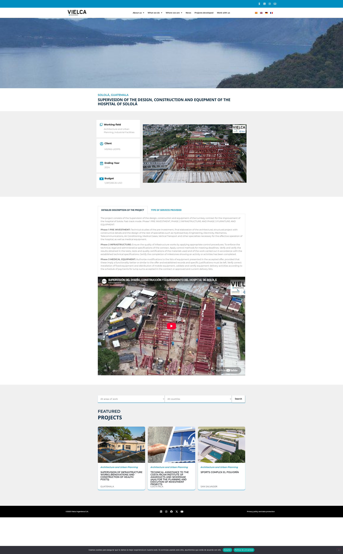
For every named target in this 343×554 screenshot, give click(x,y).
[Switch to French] (271, 13)
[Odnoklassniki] (259, 4)
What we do (154, 13)
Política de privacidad (244, 550)
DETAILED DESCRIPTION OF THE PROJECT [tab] (122, 210)
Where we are (173, 13)
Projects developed (204, 13)
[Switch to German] (266, 13)
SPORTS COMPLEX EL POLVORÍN (220, 472)
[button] (146, 154)
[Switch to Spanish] (256, 13)
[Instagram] (270, 4)
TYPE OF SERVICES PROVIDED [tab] (166, 210)
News (188, 13)
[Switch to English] (261, 13)
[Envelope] (275, 4)
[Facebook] (172, 511)
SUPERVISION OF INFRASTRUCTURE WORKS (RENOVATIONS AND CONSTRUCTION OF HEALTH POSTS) (121, 476)
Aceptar (227, 550)
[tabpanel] (171, 245)
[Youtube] (182, 511)
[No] (338, 550)
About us (137, 13)
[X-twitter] (177, 511)
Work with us (223, 13)
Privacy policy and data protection (261, 511)
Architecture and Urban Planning (119, 467)
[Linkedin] (264, 4)
